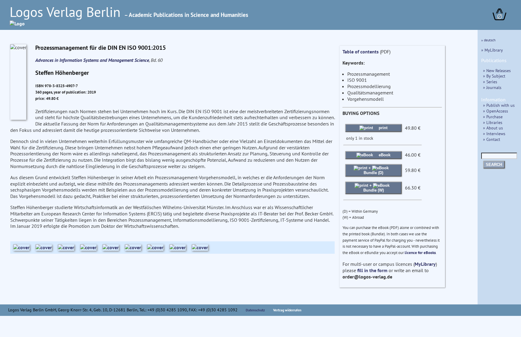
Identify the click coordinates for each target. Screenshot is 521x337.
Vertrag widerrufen (287, 310)
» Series (490, 81)
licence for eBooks (420, 252)
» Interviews (494, 133)
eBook (383, 155)
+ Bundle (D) (373, 170)
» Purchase (493, 116)
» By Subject (494, 76)
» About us (493, 128)
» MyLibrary (492, 50)
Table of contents (361, 52)
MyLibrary (425, 264)
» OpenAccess (495, 111)
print (382, 128)
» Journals (492, 87)
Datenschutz (255, 310)
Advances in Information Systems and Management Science (92, 60)
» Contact (491, 139)
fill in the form (372, 270)
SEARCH (494, 164)
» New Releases (497, 70)
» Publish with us (499, 105)
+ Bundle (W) (373, 187)
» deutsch (488, 40)
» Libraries (492, 122)
